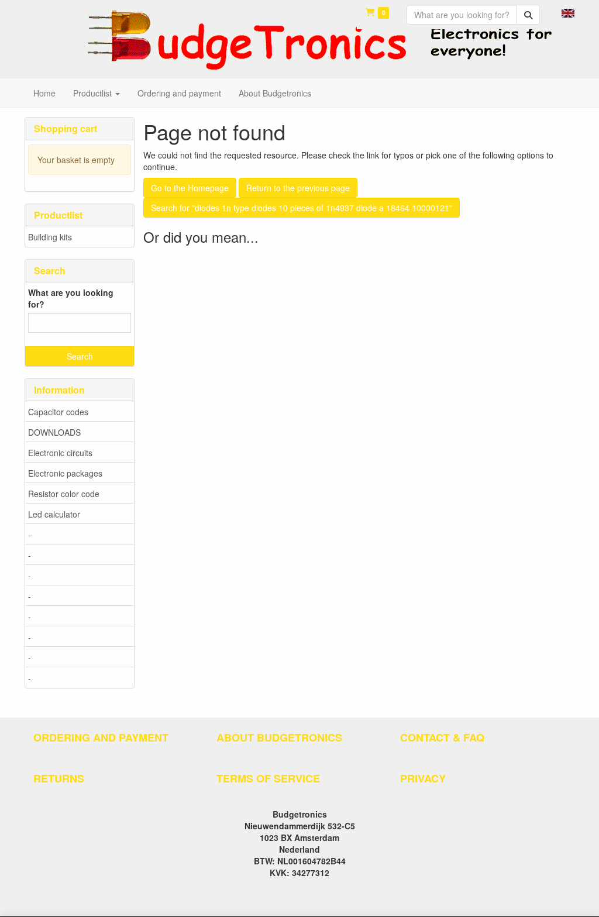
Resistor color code (63, 493)
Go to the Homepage (190, 188)
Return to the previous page (298, 188)
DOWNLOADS (54, 432)
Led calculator (54, 514)
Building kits (50, 237)
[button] (568, 11)
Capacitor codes (58, 412)
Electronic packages (65, 473)
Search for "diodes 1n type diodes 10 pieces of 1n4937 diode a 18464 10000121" (301, 207)
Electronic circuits (60, 452)
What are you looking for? (70, 298)
